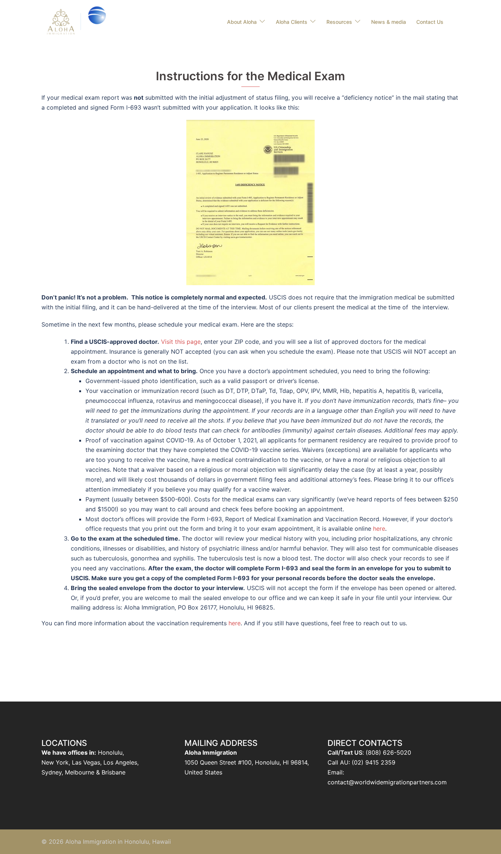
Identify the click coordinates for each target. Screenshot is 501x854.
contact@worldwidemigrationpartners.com (387, 782)
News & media (388, 22)
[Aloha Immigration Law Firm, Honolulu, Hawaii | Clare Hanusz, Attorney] (77, 21)
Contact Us (429, 22)
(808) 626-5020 (388, 752)
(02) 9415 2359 (373, 762)
